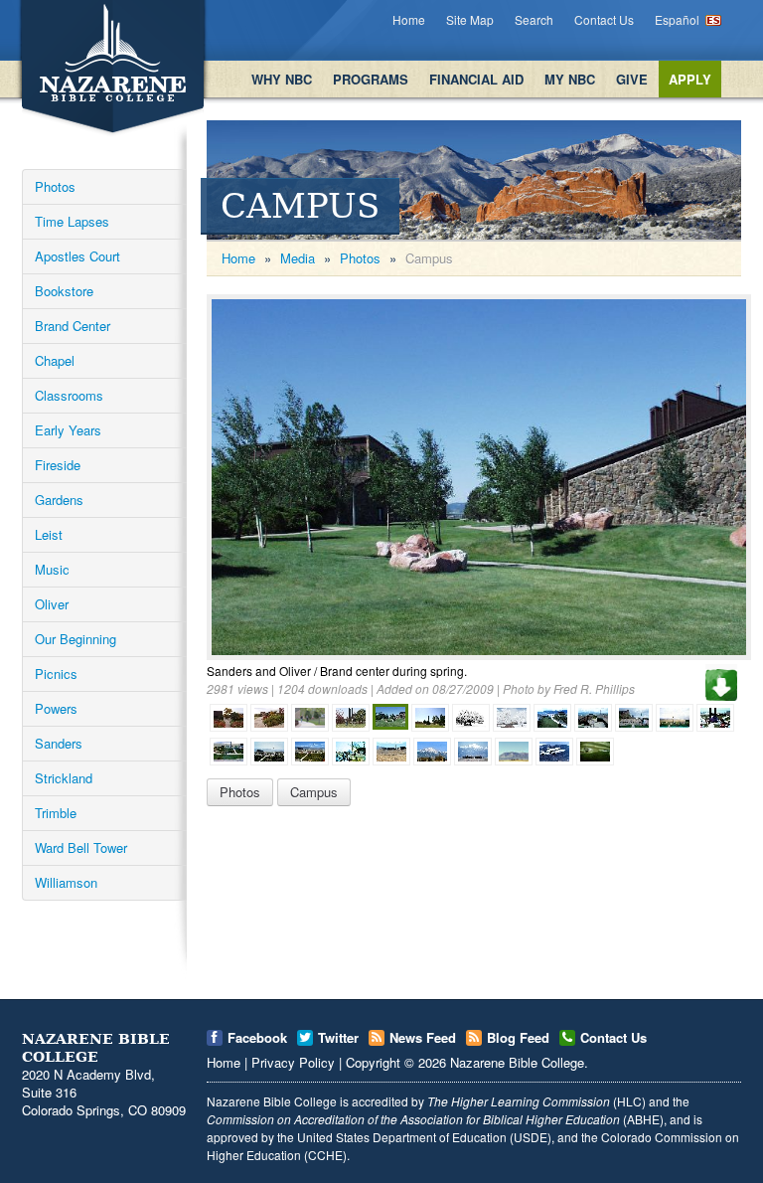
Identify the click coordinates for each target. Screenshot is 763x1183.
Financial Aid (476, 79)
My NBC (569, 79)
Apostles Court (77, 256)
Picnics (56, 673)
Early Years (68, 430)
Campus (314, 791)
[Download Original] (721, 682)
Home (408, 19)
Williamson (66, 882)
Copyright (373, 1062)
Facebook (257, 1037)
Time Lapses (72, 221)
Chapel (55, 360)
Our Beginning (75, 638)
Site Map (470, 19)
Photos (55, 186)
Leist (49, 534)
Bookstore (64, 290)
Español (677, 19)
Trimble (55, 812)
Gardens (59, 499)
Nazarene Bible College (517, 1062)
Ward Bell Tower (81, 847)
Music (52, 569)
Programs (370, 79)
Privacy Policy (293, 1062)
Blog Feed (518, 1037)
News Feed (422, 1037)
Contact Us (604, 19)
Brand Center (72, 325)
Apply (690, 79)
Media (297, 258)
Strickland (63, 777)
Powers (56, 708)
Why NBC (281, 79)
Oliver (52, 603)
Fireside (57, 464)
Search (534, 19)
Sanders (58, 743)
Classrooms (69, 395)
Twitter (338, 1037)
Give (632, 79)
